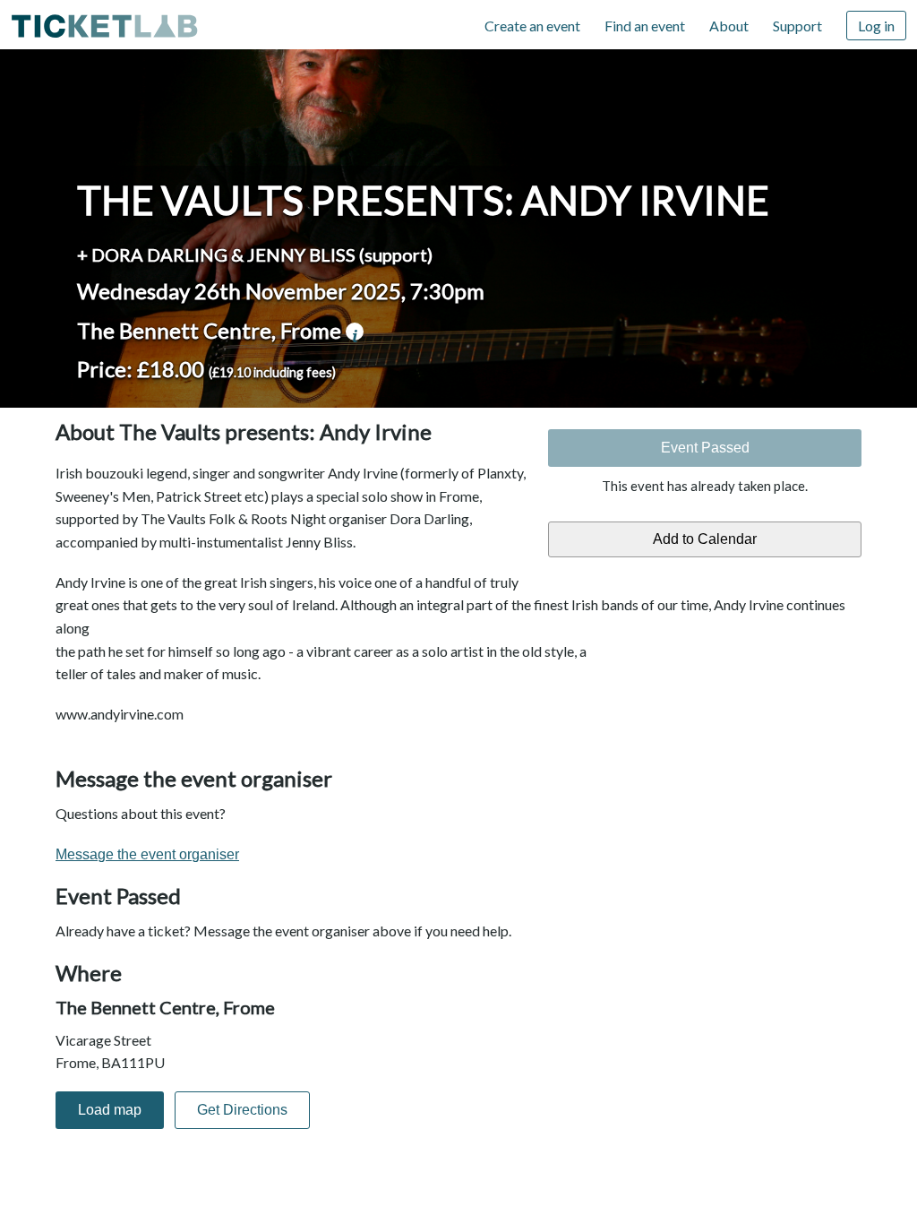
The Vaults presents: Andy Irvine (423, 200)
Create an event (532, 25)
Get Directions (242, 1109)
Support (797, 25)
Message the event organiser (147, 854)
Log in (876, 25)
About (729, 25)
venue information (355, 331)
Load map (109, 1109)
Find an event (644, 25)
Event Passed (705, 447)
